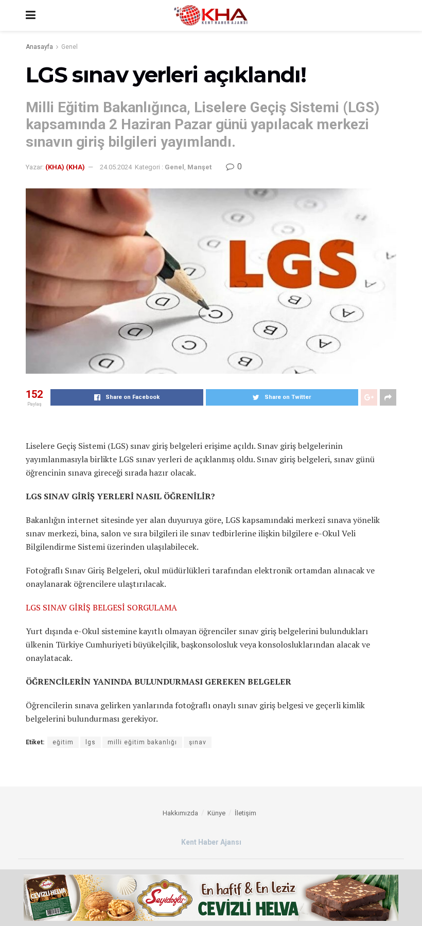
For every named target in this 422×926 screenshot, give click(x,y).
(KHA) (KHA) (65, 167)
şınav (197, 742)
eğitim (63, 742)
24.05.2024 (116, 167)
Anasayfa (39, 46)
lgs (90, 742)
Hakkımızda (180, 813)
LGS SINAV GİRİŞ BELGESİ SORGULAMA (101, 607)
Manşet (199, 167)
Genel (69, 46)
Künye (216, 813)
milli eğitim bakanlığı (142, 742)
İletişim (245, 813)
